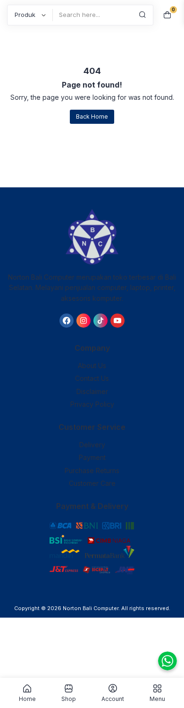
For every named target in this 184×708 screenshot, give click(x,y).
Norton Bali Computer (90, 608)
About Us (92, 366)
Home (27, 698)
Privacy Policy (92, 404)
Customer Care (92, 483)
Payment (92, 457)
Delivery (92, 445)
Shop (68, 698)
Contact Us (92, 378)
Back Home (92, 116)
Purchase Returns (92, 471)
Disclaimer (92, 391)
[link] (66, 321)
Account (112, 698)
